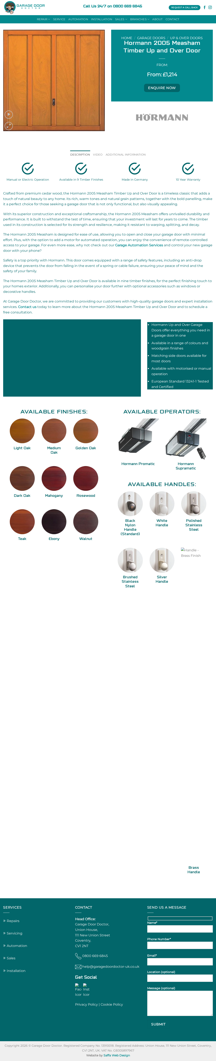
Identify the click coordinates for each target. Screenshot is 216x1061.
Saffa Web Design (117, 1055)
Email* (152, 955)
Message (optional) (161, 988)
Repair (42, 19)
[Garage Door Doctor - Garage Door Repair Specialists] (40, 7)
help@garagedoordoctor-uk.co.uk (110, 967)
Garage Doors (151, 38)
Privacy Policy (86, 1004)
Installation (101, 19)
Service (59, 19)
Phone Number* (159, 939)
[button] (9, 115)
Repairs (13, 921)
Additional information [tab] (126, 154)
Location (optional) (161, 972)
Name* (152, 923)
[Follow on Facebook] (204, 7)
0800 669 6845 (95, 956)
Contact (172, 19)
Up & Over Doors (186, 38)
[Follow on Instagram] (210, 7)
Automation (78, 19)
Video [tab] (98, 154)
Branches (138, 19)
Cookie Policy (112, 1004)
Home (126, 38)
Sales (119, 19)
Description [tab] (80, 154)
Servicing (14, 933)
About (157, 19)
